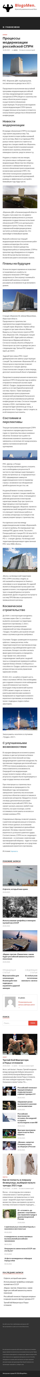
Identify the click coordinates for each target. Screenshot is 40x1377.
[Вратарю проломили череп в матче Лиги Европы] (9, 1138)
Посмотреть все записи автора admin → (26, 1004)
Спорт (5, 1057)
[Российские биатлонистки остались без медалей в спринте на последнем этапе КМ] (9, 1121)
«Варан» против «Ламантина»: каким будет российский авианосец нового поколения (18, 956)
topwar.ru (14, 851)
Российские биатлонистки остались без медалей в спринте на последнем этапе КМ (27, 1118)
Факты (5, 1177)
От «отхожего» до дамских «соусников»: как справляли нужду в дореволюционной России (27, 1214)
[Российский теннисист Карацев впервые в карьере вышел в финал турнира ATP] (9, 1095)
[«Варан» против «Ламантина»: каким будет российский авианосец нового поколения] (20, 952)
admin (16, 50)
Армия (5, 34)
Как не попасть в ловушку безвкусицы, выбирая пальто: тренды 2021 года (19, 1182)
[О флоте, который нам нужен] (20, 887)
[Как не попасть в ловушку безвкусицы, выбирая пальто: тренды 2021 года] (20, 1175)
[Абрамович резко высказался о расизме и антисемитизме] (9, 1109)
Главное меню (12, 27)
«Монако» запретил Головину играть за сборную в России (26, 1144)
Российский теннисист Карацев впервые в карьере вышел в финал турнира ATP (27, 1091)
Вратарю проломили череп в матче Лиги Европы (26, 1132)
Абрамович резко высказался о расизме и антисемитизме (27, 1104)
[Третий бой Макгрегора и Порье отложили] (20, 1055)
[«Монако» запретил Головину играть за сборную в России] (9, 1149)
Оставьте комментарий (27, 50)
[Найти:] (20, 1023)
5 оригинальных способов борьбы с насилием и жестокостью (19, 1228)
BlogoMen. (25, 5)
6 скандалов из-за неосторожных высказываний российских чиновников (18, 1238)
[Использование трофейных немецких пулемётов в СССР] (20, 918)
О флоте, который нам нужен (15, 889)
